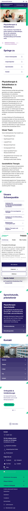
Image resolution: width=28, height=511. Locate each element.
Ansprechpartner (9, 61)
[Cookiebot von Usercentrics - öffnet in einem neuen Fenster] (20, 236)
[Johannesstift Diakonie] (14, 472)
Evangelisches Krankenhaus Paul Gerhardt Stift (13, 282)
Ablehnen (14, 273)
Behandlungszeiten (9, 331)
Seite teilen (15, 424)
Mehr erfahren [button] (9, 404)
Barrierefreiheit (7, 501)
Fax (3, 373)
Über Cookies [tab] (22, 239)
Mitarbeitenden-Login (10, 507)
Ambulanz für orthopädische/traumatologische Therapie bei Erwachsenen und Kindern (13, 205)
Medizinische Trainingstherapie (10, 223)
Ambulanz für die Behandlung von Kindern (13, 217)
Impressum (6, 494)
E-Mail (3, 369)
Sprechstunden (9, 66)
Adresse (4, 360)
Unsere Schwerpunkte (11, 56)
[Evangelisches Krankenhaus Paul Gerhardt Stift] (7, 5)
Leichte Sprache (9, 504)
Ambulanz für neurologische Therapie (13, 212)
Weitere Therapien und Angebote (11, 229)
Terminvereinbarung (9, 326)
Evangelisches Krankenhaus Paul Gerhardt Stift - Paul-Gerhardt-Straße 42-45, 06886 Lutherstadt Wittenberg (13, 311)
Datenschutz (6, 491)
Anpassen (13, 269)
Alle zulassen (14, 264)
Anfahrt (4, 378)
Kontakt (7, 71)
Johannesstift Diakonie (7, 1)
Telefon (4, 364)
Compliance (6, 498)
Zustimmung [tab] (5, 239)
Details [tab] (14, 239)
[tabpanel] (14, 317)
